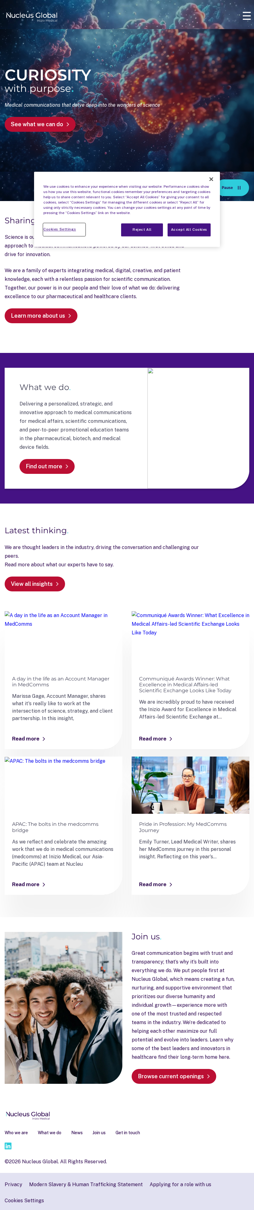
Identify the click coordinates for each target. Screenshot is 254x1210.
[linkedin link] (8, 1147)
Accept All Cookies (189, 230)
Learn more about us (38, 315)
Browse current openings (171, 1076)
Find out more (44, 466)
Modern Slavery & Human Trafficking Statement (86, 1184)
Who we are (16, 1132)
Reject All (142, 230)
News (77, 1132)
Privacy (13, 1184)
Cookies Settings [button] (24, 1201)
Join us (99, 1132)
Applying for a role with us (180, 1184)
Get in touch (128, 1132)
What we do (49, 1132)
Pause (235, 189)
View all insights (32, 584)
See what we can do (37, 124)
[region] (127, 209)
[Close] (211, 179)
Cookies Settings (59, 229)
